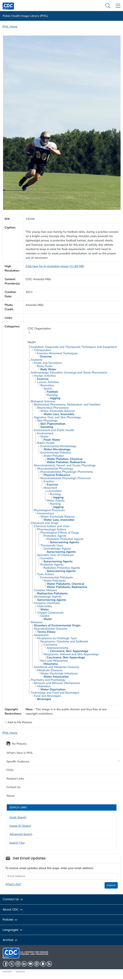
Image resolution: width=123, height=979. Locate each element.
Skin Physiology (47, 420)
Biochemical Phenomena (53, 408)
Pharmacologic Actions (51, 529)
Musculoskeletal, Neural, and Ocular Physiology (65, 465)
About (10, 796)
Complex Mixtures (45, 590)
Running (52, 395)
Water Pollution (54, 456)
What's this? (13, 884)
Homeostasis (45, 513)
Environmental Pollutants (56, 577)
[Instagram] (18, 964)
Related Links (15, 779)
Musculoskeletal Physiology (55, 468)
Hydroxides (44, 606)
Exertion (49, 481)
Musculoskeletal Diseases (51, 629)
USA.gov (20, 971)
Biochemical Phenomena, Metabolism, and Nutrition (67, 404)
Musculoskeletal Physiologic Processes (65, 478)
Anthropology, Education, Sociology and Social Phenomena (69, 372)
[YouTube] (30, 964)
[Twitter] (11, 964)
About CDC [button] (11, 909)
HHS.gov (7, 971)
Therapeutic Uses (51, 545)
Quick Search (17, 817)
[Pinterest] (36, 964)
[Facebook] (5, 964)
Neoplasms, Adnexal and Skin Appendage (71, 654)
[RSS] (49, 964)
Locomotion (54, 491)
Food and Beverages (47, 696)
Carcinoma (50, 645)
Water (44, 436)
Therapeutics (42, 350)
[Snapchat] (43, 964)
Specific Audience (17, 761)
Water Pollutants (55, 581)
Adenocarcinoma (57, 648)
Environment (45, 433)
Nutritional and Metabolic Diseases (56, 667)
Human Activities (45, 376)
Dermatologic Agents (57, 548)
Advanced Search (20, 834)
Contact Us (13, 787)
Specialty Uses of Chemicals (55, 555)
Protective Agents (55, 536)
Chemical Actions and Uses (51, 526)
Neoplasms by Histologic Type (57, 638)
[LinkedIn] (24, 964)
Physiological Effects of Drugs (59, 532)
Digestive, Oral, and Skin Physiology (57, 417)
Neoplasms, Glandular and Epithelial (64, 641)
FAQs (10, 770)
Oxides (44, 616)
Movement (50, 488)
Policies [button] (8, 920)
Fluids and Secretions (48, 363)
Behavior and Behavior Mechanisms (57, 683)
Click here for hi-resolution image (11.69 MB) (55, 266)
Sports (48, 388)
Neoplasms (41, 635)
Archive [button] (8, 940)
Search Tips (17, 843)
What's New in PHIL (19, 753)
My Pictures (18, 744)
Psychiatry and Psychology (48, 680)
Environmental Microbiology (58, 446)
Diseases (37, 622)
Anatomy (36, 360)
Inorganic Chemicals (47, 603)
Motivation (44, 686)
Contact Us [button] (11, 899)
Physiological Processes (49, 510)
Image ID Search (20, 826)
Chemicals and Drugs (44, 523)
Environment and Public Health (54, 430)
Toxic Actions (45, 574)
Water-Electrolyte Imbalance (59, 673)
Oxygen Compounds (50, 613)
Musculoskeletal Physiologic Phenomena (66, 472)
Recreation (47, 385)
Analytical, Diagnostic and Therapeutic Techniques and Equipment (74, 347)
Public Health (46, 443)
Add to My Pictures (19, 722)
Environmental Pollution (55, 452)
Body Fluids (45, 366)
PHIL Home (9, 26)
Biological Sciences (43, 401)
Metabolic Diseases (49, 670)
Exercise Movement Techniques (57, 353)
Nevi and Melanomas (54, 661)
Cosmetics (46, 558)
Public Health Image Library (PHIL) (25, 16)
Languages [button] (11, 930)
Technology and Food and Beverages (55, 693)
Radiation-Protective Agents (65, 539)
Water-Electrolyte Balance (57, 411)
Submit (111, 885)
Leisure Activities (48, 382)
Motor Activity (56, 500)
